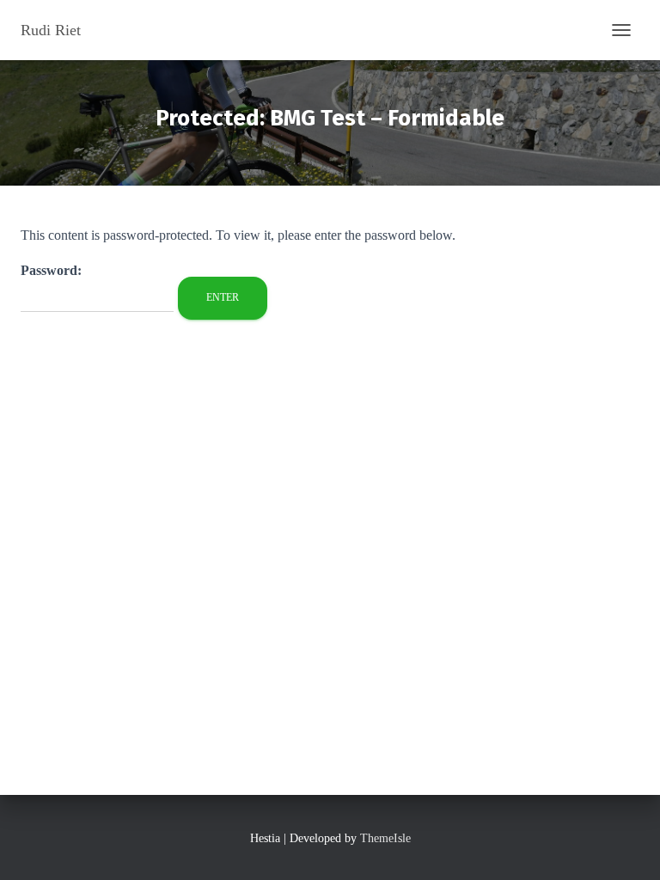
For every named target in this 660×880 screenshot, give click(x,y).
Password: (51, 270)
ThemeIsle (385, 838)
